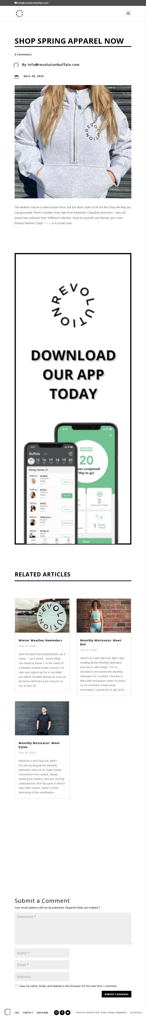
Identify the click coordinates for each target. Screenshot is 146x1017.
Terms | (104, 1012)
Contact (28, 1012)
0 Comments (23, 54)
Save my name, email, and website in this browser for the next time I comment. (68, 986)
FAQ (17, 1012)
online (47, 223)
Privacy (111, 1012)
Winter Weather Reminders (40, 640)
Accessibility (121, 1012)
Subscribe (42, 1012)
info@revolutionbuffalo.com (54, 64)
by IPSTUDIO (136, 1012)
